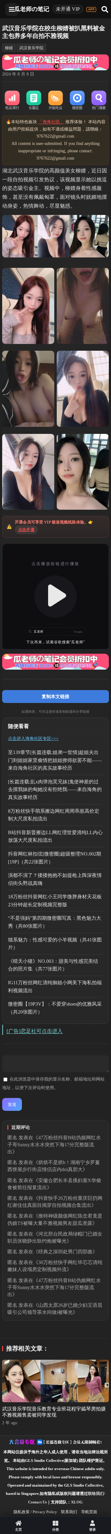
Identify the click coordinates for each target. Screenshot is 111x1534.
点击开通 (26, 529)
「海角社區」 (51, 122)
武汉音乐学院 (31, 48)
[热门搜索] (99, 100)
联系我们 (69, 1512)
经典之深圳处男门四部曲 (65, 1251)
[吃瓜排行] (12, 100)
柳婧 (9, 48)
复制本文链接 (55, 696)
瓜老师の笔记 (31, 9)
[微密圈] (77, 100)
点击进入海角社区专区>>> (33, 738)
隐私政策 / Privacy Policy (35, 1512)
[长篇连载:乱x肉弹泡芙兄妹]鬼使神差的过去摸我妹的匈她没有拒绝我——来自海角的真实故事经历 (55, 789)
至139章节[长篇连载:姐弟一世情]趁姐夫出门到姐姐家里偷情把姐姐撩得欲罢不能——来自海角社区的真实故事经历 (55, 760)
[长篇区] (34, 100)
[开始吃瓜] (55, 100)
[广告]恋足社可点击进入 (34, 1031)
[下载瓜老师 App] (91, 9)
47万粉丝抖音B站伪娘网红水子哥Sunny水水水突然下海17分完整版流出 (54, 1144)
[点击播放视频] (55, 596)
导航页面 (89, 1512)
